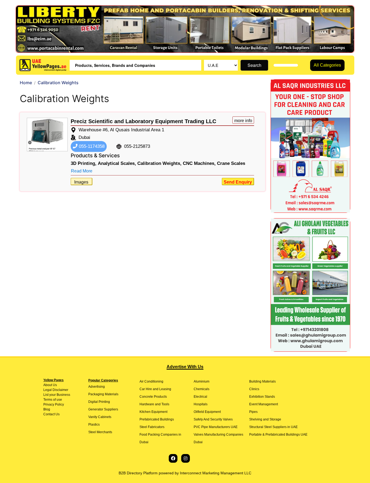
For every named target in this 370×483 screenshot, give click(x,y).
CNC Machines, (199, 163)
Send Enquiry (238, 182)
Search (254, 65)
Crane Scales (231, 163)
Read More (81, 171)
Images (81, 182)
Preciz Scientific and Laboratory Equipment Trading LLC (143, 121)
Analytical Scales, (117, 163)
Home (26, 82)
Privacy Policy (53, 404)
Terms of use (52, 400)
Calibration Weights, (159, 163)
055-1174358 (91, 146)
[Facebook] (173, 458)
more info (243, 120)
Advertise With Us (185, 366)
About (47, 385)
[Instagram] (185, 458)
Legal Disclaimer (55, 390)
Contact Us (51, 414)
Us (54, 385)
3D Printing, (83, 163)
